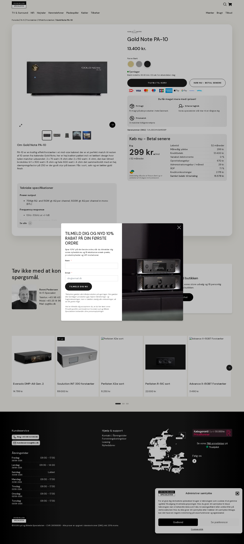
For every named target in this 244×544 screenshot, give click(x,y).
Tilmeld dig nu (78, 286)
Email (67, 273)
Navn (67, 260)
